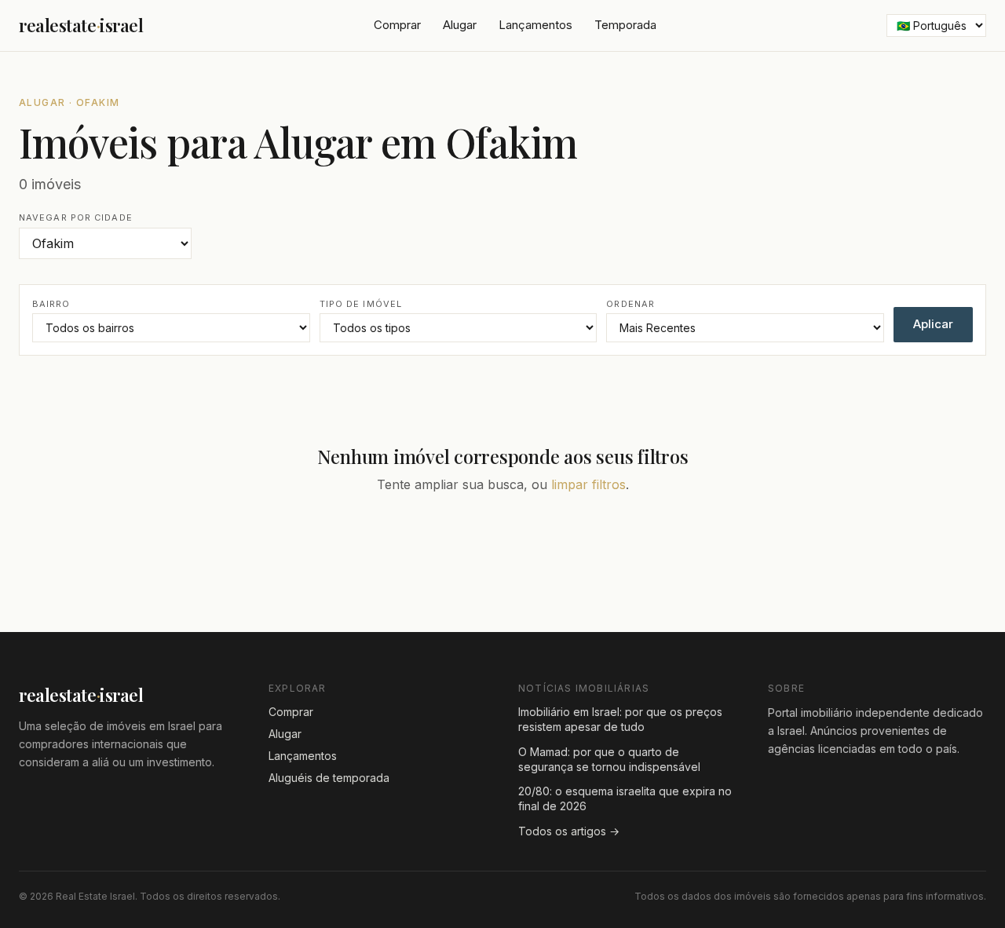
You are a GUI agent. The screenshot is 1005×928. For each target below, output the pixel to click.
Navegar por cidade (76, 217)
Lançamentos (535, 24)
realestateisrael (81, 25)
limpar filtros (588, 484)
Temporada (625, 24)
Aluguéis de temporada (329, 777)
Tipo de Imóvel (361, 303)
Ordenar (630, 303)
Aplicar (933, 323)
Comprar (397, 24)
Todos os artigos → (568, 831)
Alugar (460, 24)
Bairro (51, 303)
